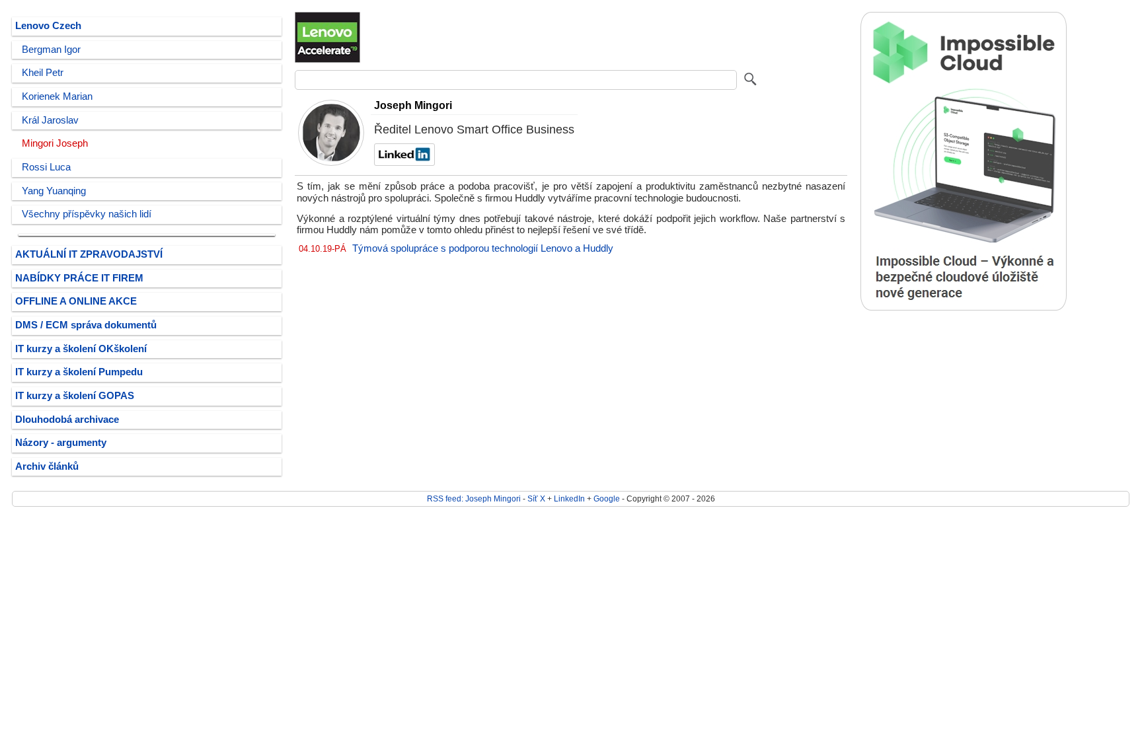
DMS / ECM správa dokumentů (86, 325)
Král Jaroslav (50, 120)
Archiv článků (47, 466)
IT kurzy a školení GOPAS (74, 395)
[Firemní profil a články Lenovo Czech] (328, 60)
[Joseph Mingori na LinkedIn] (403, 162)
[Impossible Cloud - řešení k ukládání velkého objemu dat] (963, 308)
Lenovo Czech (48, 25)
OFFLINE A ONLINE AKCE (76, 301)
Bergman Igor (51, 49)
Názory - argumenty (60, 442)
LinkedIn (569, 498)
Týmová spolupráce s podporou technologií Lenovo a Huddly (482, 248)
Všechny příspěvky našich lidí (86, 214)
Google (606, 498)
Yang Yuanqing (54, 191)
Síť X (536, 498)
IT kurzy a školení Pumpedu (79, 372)
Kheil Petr (42, 72)
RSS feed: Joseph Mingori (474, 498)
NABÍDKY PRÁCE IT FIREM (79, 278)
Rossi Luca (46, 167)
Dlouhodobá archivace (67, 419)
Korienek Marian (57, 96)
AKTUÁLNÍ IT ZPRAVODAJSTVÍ (89, 254)
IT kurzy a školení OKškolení (81, 349)
